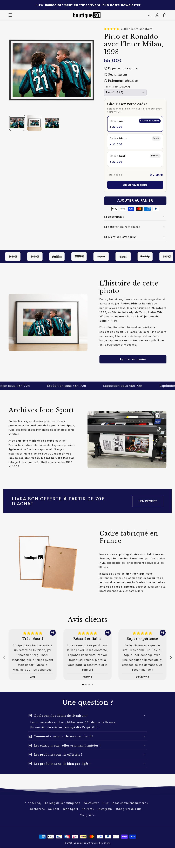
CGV (106, 803)
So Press (88, 808)
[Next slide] (170, 657)
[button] (149, 15)
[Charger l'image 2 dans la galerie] (35, 123)
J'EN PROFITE (148, 501)
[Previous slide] (4, 657)
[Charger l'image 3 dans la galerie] (52, 123)
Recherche (37, 808)
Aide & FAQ (33, 803)
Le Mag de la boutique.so (62, 803)
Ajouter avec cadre (135, 184)
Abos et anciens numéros (130, 803)
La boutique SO (82, 843)
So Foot (53, 808)
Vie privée (87, 815)
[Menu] (10, 15)
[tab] (82, 684)
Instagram (104, 808)
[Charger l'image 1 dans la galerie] (17, 123)
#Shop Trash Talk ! (129, 808)
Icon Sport (70, 808)
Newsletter (91, 803)
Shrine (107, 843)
